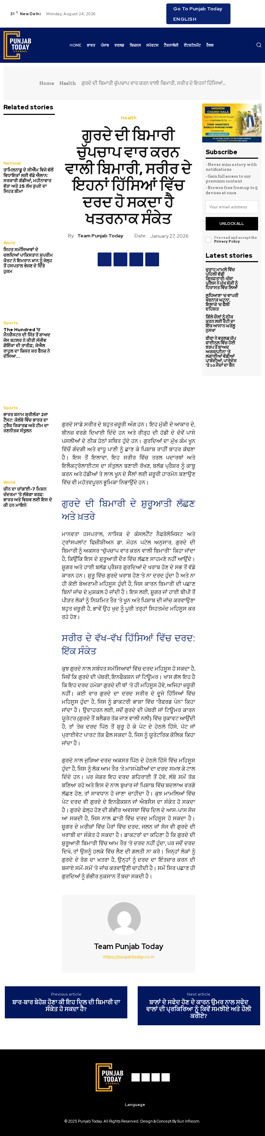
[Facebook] (241, 10)
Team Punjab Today (100, 236)
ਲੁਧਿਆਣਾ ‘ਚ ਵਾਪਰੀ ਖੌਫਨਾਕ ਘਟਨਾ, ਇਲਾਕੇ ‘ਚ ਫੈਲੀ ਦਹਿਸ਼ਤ (222, 302)
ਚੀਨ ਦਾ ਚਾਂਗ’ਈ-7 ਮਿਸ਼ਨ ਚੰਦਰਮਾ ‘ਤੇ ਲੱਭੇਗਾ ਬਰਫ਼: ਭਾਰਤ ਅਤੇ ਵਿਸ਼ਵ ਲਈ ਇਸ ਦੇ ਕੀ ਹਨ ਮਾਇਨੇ (27, 497)
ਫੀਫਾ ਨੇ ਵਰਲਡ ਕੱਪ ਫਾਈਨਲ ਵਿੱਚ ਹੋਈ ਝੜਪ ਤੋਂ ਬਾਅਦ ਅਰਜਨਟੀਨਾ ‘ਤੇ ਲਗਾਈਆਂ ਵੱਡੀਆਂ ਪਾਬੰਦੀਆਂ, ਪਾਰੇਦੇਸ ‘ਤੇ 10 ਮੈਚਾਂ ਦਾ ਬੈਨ (221, 352)
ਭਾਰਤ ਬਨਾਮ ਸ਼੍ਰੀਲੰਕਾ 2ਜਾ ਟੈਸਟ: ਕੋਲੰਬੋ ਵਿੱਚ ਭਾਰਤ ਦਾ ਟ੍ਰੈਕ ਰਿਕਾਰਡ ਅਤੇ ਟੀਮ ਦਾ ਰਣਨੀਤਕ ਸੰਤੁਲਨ (26, 423)
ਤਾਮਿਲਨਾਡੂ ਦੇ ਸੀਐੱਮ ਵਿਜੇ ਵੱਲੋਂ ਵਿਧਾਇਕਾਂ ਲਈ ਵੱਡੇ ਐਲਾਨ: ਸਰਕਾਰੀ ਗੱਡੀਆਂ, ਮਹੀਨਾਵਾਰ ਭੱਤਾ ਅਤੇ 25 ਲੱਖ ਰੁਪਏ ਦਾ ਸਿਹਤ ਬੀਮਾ (28, 180)
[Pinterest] (136, 259)
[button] (259, 45)
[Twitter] (241, 18)
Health (67, 83)
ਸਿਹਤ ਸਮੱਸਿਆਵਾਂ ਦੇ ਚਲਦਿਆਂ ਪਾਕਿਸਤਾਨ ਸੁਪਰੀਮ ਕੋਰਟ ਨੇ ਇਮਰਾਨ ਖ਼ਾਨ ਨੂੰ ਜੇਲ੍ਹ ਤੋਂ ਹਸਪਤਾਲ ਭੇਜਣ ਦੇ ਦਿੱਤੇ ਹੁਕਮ (28, 260)
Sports (10, 323)
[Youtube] (250, 18)
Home (46, 83)
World (9, 243)
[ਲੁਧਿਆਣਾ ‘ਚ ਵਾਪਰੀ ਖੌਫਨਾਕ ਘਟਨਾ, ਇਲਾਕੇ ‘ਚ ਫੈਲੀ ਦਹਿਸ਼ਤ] (250, 301)
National (12, 163)
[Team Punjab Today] (128, 918)
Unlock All (231, 223)
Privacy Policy (226, 241)
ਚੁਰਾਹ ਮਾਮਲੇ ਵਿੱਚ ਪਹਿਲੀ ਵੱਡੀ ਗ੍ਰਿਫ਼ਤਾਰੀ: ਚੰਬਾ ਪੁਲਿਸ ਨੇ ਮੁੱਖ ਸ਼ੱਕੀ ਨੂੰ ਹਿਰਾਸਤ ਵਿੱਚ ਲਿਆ (222, 278)
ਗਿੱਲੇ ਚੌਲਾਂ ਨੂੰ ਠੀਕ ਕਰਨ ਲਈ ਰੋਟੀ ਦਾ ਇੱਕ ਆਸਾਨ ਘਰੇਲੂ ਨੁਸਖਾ (220, 323)
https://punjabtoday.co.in (128, 957)
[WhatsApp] (152, 259)
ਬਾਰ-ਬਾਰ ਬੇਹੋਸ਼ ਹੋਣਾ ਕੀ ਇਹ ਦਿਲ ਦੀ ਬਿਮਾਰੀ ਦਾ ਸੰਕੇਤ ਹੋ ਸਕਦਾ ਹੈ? (66, 1006)
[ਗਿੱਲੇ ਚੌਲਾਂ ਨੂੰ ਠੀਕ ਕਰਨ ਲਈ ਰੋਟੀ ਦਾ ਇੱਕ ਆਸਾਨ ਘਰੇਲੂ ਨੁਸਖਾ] (250, 322)
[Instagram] (250, 10)
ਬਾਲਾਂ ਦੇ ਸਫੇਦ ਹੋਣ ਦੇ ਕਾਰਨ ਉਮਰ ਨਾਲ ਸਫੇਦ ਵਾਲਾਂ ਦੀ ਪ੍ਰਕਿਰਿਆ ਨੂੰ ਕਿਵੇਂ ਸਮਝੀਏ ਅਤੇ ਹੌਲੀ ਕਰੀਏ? (198, 1009)
